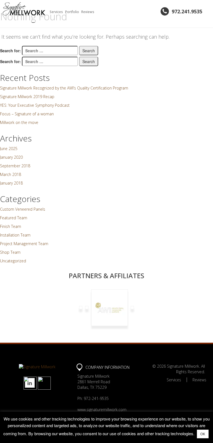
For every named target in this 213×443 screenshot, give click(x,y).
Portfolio (72, 11)
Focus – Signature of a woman (27, 113)
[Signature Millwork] (23, 9)
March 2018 (10, 174)
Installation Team (15, 235)
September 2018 (15, 165)
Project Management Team (24, 243)
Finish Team (10, 226)
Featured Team (13, 217)
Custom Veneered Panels (22, 209)
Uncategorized (13, 260)
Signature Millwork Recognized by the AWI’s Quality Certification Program (64, 88)
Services (56, 11)
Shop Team (10, 252)
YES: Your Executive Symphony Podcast (35, 105)
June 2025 (8, 148)
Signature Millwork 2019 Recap (27, 96)
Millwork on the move (19, 122)
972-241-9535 (96, 398)
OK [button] (202, 433)
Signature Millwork (183, 366)
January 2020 (11, 157)
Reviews (87, 11)
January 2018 (11, 183)
